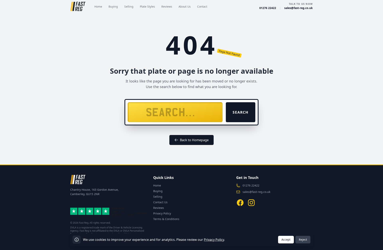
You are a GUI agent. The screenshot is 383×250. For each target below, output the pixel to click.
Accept (285, 239)
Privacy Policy (162, 213)
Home (157, 185)
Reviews (158, 208)
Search (241, 112)
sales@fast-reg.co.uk (298, 8)
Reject (303, 239)
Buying (158, 191)
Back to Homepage (194, 140)
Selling (157, 196)
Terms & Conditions (166, 219)
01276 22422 (267, 8)
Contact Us (160, 202)
